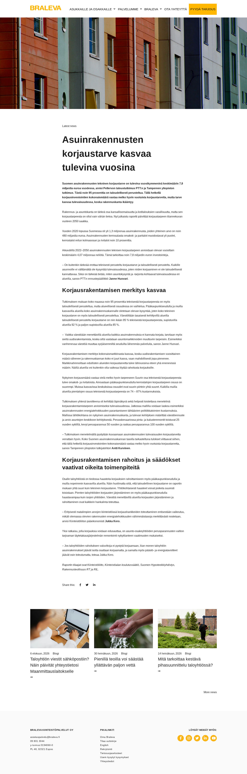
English (104, 745)
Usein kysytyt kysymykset (114, 757)
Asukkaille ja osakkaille (91, 9)
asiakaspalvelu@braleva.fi (45, 737)
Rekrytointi (106, 749)
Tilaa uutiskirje (108, 741)
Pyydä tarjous (202, 9)
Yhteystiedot (107, 761)
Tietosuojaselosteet (111, 753)
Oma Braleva (107, 737)
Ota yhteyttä (175, 9)
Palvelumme (128, 9)
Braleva (151, 9)
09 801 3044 (37, 741)
